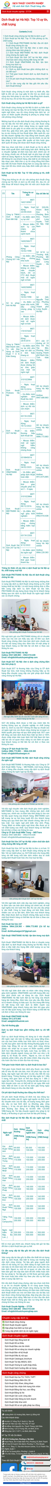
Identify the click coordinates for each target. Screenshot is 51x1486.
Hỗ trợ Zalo (30, 1469)
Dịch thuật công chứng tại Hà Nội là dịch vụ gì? (24, 36)
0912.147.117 (30, 1463)
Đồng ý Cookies (25, 1483)
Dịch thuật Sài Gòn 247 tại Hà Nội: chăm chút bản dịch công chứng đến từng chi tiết (27, 58)
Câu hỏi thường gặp (12, 67)
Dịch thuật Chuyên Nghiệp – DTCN (17, 1306)
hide (30, 31)
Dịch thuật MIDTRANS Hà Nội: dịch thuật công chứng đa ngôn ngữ (27, 53)
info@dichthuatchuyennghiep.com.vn (37, 1457)
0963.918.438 (39, 1463)
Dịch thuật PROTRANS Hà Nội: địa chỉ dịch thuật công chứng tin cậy (27, 44)
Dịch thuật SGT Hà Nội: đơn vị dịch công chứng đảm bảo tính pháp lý (27, 49)
